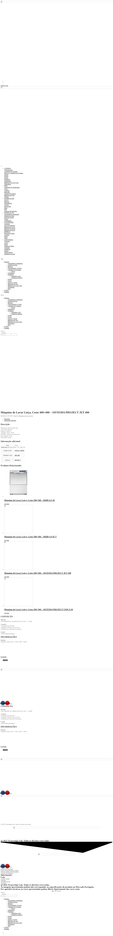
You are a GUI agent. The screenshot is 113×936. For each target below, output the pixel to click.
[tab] (58, 419)
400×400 (17, 455)
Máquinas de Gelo (13, 284)
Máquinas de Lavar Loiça (15, 285)
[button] (56, 295)
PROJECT (18, 460)
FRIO (6, 186)
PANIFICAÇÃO (9, 213)
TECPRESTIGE (5, 881)
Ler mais (6, 504)
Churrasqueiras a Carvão (15, 268)
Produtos (6, 262)
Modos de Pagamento (7, 645)
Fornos (10, 281)
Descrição (7, 419)
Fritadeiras (11, 274)
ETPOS (6, 290)
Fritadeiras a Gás (16, 276)
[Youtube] (4, 82)
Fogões (10, 279)
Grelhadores (11, 273)
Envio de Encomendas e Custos (9, 648)
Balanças (10, 266)
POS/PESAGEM (9, 198)
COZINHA (7, 168)
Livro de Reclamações (7, 654)
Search (3, 331)
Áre (4, 660)
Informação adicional (10, 420)
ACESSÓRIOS (8, 240)
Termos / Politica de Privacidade (10, 651)
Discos (13, 271)
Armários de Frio (12, 265)
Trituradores (11, 287)
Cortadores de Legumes (14, 270)
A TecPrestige (4, 666)
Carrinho (3, 663)
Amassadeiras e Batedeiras (15, 263)
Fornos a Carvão (12, 282)
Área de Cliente (5, 879)
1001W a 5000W (19, 450)
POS (9, 289)
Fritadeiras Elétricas (16, 278)
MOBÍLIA (7, 232)
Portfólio (6, 292)
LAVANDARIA (9, 222)
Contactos (3, 883)
